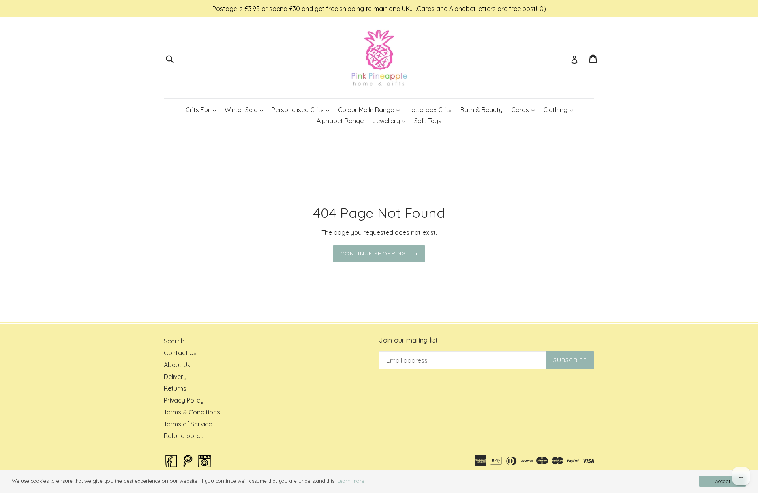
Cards (524, 109)
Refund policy (184, 436)
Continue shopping (373, 253)
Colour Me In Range (370, 109)
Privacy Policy (184, 400)
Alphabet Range (340, 121)
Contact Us (180, 353)
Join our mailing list (408, 340)
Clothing (559, 109)
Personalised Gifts (302, 109)
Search (174, 341)
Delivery (175, 377)
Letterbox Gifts (430, 110)
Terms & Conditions (192, 412)
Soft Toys (427, 121)
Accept (722, 481)
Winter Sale (245, 109)
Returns (175, 388)
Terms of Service (188, 424)
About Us (177, 365)
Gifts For (203, 109)
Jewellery (390, 120)
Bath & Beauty (481, 110)
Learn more (350, 481)
